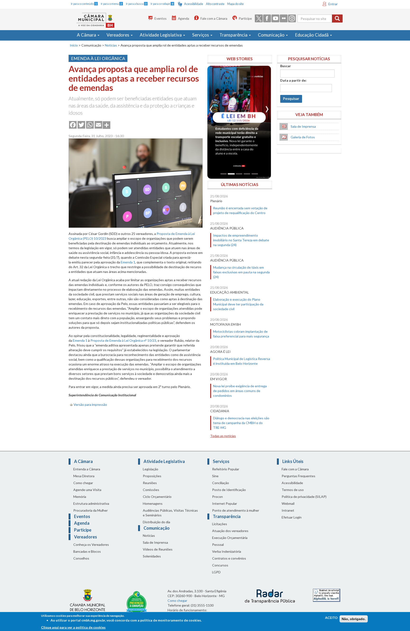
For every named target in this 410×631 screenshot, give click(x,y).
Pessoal (218, 544)
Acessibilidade (194, 4)
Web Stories (240, 58)
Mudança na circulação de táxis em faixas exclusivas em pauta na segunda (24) (241, 272)
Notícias (111, 45)
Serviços (201, 34)
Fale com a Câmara (213, 18)
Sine (215, 476)
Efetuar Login (292, 517)
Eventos (160, 18)
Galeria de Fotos (303, 137)
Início (74, 45)
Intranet (288, 510)
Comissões (151, 490)
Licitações (219, 524)
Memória (79, 497)
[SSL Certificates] (326, 595)
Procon (217, 497)
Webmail (288, 503)
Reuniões (150, 483)
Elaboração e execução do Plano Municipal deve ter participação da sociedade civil (238, 304)
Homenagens (153, 503)
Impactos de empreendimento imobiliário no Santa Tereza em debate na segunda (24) (241, 240)
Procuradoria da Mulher (90, 510)
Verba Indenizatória (226, 551)
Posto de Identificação (229, 490)
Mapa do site (235, 4)
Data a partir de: (293, 80)
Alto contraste (215, 4)
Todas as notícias (223, 436)
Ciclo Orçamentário (157, 497)
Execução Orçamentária (229, 538)
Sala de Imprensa (303, 126)
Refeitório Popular (225, 469)
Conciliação (220, 483)
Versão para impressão (90, 404)
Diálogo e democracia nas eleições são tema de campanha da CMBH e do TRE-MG (241, 423)
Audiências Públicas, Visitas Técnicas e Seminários (170, 512)
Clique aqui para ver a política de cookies (73, 627)
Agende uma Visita (87, 490)
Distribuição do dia (156, 522)
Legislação (150, 469)
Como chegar (83, 483)
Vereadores (118, 34)
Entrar (333, 4)
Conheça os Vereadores (91, 544)
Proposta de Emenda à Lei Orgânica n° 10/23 (123, 340)
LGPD (216, 572)
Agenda (183, 18)
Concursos (220, 565)
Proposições (152, 476)
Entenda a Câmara (86, 469)
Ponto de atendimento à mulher (235, 510)
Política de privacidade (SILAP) (304, 497)
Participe (245, 18)
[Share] (106, 124)
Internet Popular (224, 503)
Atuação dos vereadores (230, 531)
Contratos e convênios (229, 558)
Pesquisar (291, 99)
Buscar (285, 66)
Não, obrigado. (354, 619)
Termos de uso (293, 490)
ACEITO (331, 618)
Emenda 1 (128, 262)
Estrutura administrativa (91, 503)
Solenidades (152, 556)
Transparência (233, 34)
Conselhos (81, 558)
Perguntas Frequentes (298, 476)
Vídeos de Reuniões (157, 549)
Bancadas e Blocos (87, 551)
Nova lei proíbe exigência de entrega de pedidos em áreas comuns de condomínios (240, 390)
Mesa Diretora (83, 476)
